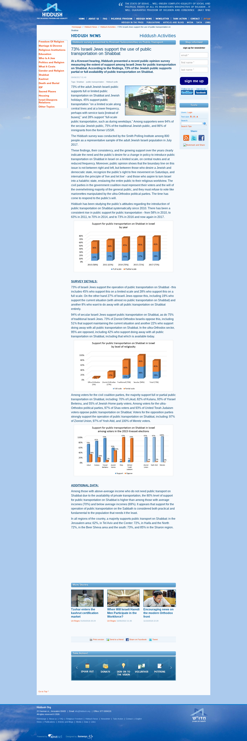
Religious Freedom (74, 719)
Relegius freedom (130, 19)
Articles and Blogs (65, 722)
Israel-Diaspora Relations (48, 101)
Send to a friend (116, 639)
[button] (194, 81)
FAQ (105, 19)
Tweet (155, 639)
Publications (153, 22)
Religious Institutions (52, 49)
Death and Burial (49, 83)
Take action (185, 19)
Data (199, 22)
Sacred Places (47, 91)
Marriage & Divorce (50, 45)
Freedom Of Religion (51, 41)
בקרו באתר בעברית (199, 715)
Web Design (80, 737)
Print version (98, 639)
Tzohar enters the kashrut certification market (84, 613)
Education (45, 54)
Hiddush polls (112, 82)
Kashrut (43, 79)
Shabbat (44, 74)
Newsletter (162, 19)
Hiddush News (151, 19)
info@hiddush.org (82, 711)
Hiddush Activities (108, 27)
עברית (206, 19)
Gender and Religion (51, 70)
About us (100, 19)
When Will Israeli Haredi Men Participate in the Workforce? (123, 613)
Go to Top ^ (44, 691)
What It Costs (47, 66)
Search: (184, 120)
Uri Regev (75, 621)
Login (190, 112)
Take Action (118, 719)
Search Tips (186, 126)
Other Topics (47, 106)
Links (207, 22)
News (133, 22)
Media (190, 22)
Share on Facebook (138, 639)
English (138, 719)
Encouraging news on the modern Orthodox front (158, 613)
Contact (195, 19)
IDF (41, 87)
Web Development (50, 737)
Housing (44, 95)
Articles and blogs (180, 22)
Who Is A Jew (47, 58)
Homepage (52, 11)
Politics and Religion (51, 62)
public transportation (95, 82)
